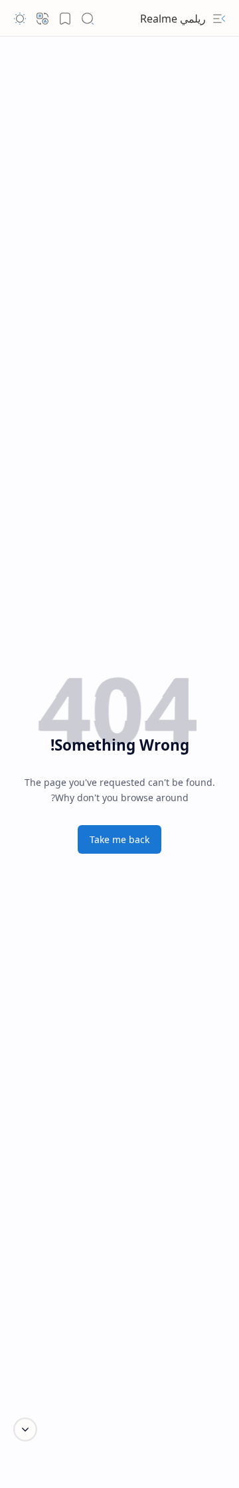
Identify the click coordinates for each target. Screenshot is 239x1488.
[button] (219, 19)
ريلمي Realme (173, 18)
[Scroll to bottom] (25, 1429)
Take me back (119, 839)
